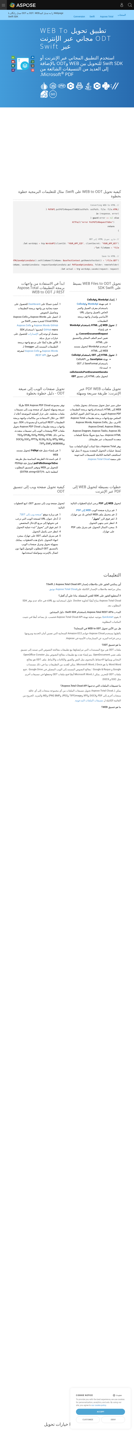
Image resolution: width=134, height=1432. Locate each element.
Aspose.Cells (32, 350)
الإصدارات (32, 333)
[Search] (130, 5)
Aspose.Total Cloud (99, 459)
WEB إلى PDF (83, 510)
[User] (122, 5)
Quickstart (107, 617)
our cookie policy (98, 1405)
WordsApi (93, 303)
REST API (41, 355)
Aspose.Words (49, 350)
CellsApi (81, 303)
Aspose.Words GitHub (45, 325)
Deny (113, 1420)
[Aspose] (22, 5)
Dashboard (34, 304)
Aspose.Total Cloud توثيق (63, 589)
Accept (100, 1412)
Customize (88, 1420)
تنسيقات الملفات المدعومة (89, 700)
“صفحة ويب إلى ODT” (31, 514)
